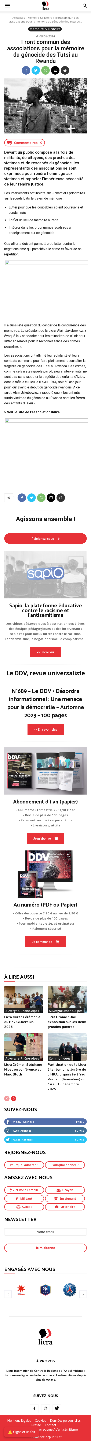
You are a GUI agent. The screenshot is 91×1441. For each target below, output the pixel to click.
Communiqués (59, 1058)
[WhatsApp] (45, 70)
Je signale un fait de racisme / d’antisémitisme (45, 1430)
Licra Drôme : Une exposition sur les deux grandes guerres (67, 1022)
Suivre (79, 1130)
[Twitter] (36, 70)
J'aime (80, 1121)
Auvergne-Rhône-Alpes (22, 1011)
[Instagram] (45, 1408)
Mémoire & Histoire (40, 18)
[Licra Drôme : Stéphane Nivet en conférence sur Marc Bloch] (23, 1047)
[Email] (55, 70)
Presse (36, 1425)
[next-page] (13, 1098)
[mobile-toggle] (7, 5)
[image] (45, 574)
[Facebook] (26, 70)
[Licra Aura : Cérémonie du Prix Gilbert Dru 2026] (23, 999)
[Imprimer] (65, 70)
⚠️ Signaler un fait (21, 1432)
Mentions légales (19, 1421)
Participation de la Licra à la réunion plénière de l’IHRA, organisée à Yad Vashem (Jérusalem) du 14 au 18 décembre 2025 (67, 1076)
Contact (50, 1425)
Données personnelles (65, 1421)
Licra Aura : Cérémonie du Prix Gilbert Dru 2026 (22, 1022)
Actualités (18, 18)
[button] (85, 5)
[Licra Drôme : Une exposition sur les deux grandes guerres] (67, 999)
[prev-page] (7, 1098)
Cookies (40, 1421)
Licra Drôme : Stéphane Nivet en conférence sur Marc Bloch (23, 1069)
